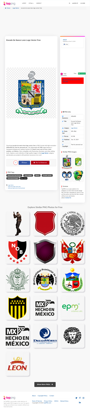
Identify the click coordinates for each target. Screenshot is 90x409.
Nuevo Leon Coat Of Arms (14, 175)
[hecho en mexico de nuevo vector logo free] (45, 307)
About (34, 395)
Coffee (66, 44)
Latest (24, 3)
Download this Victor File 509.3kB (71, 80)
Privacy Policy (48, 401)
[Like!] (15, 162)
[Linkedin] (80, 402)
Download (82, 73)
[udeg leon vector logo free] (72, 335)
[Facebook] (80, 398)
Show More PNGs (44, 384)
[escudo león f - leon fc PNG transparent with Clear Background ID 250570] (78, 162)
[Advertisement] (45, 24)
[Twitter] (76, 398)
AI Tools (31, 3)
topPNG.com (47, 403)
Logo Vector (15, 8)
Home (8, 8)
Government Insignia (13, 178)
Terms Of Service (37, 401)
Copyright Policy (42, 395)
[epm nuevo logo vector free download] (72, 307)
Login (83, 3)
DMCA (56, 401)
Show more (23, 178)
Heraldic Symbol (47, 175)
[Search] (69, 3)
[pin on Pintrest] (27, 213)
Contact (38, 3)
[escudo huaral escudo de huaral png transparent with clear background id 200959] (45, 279)
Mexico (37, 175)
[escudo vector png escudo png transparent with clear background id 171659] (45, 223)
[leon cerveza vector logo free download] (17, 363)
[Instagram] (83, 398)
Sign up (75, 3)
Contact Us (68, 197)
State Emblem (28, 175)
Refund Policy (64, 401)
